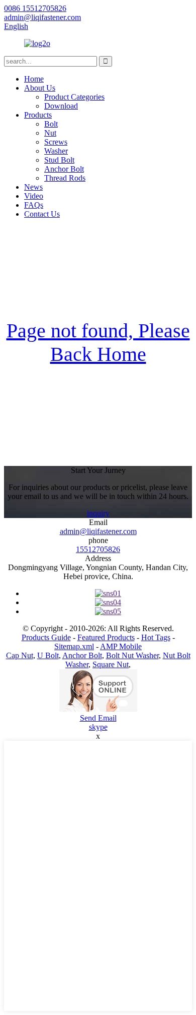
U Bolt (48, 655)
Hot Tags (155, 637)
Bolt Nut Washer (132, 655)
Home (34, 79)
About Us (39, 88)
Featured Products (106, 637)
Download (61, 106)
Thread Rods (64, 178)
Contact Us (42, 214)
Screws (55, 142)
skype (98, 727)
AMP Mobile (121, 646)
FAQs (33, 205)
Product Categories (74, 97)
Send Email (98, 718)
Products (38, 115)
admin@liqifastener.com (98, 531)
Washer (56, 151)
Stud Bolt (59, 160)
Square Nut (110, 664)
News (33, 187)
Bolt (51, 124)
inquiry (98, 513)
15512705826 (98, 549)
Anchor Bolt (64, 169)
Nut (50, 133)
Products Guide (46, 637)
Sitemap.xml (74, 646)
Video (33, 196)
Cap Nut (19, 655)
